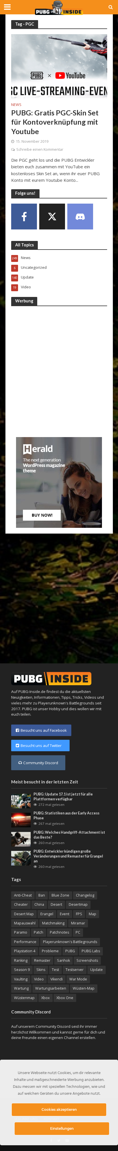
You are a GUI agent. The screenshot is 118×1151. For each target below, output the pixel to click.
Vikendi (56, 979)
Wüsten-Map (84, 988)
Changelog (85, 895)
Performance (25, 941)
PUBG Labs (91, 951)
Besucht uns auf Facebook (44, 730)
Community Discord (40, 762)
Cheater (21, 904)
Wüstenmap (24, 997)
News (16, 105)
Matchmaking (53, 923)
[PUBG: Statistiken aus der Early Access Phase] (21, 819)
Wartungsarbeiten (50, 988)
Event (64, 913)
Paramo (20, 932)
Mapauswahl (25, 923)
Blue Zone (60, 895)
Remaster (42, 960)
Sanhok (63, 960)
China (39, 904)
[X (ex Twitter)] (52, 216)
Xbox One (64, 997)
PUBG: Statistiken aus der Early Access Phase (66, 815)
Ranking (20, 960)
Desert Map (24, 913)
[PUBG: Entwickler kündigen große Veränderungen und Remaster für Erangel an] (21, 857)
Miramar (78, 923)
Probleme (50, 951)
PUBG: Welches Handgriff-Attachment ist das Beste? (69, 834)
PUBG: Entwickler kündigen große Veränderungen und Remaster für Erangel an (68, 856)
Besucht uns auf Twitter (43, 745)
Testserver (75, 969)
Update (96, 969)
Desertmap (78, 904)
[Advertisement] (59, 370)
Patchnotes (59, 932)
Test (55, 969)
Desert (56, 904)
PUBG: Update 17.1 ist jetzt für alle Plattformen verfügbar (63, 796)
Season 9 (22, 969)
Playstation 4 (24, 951)
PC (78, 932)
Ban (41, 895)
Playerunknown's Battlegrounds (70, 941)
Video (39, 979)
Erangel (46, 913)
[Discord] (80, 216)
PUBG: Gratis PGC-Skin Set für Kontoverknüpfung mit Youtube (55, 122)
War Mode (78, 979)
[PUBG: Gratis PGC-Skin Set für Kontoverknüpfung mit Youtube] (59, 66)
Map (92, 913)
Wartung (21, 988)
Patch (38, 932)
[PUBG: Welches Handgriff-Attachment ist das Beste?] (21, 838)
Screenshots (87, 960)
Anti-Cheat (23, 895)
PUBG (70, 951)
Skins (40, 969)
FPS (79, 913)
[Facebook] (24, 216)
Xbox (45, 997)
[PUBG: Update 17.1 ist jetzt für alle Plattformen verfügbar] (21, 800)
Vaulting (20, 979)
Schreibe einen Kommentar (39, 149)
